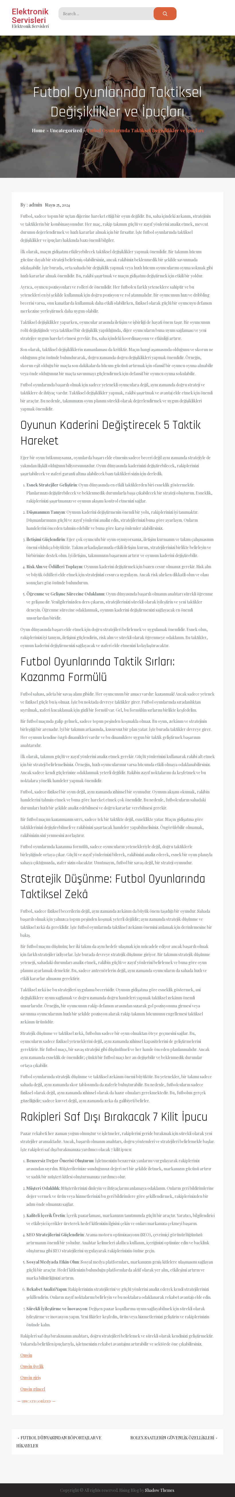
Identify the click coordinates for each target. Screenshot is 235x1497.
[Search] (165, 13)
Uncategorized (36, 1401)
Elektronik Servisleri (30, 16)
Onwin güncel (32, 1389)
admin (35, 205)
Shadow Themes (159, 1490)
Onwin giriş (30, 1377)
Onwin (26, 1355)
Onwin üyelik (32, 1366)
